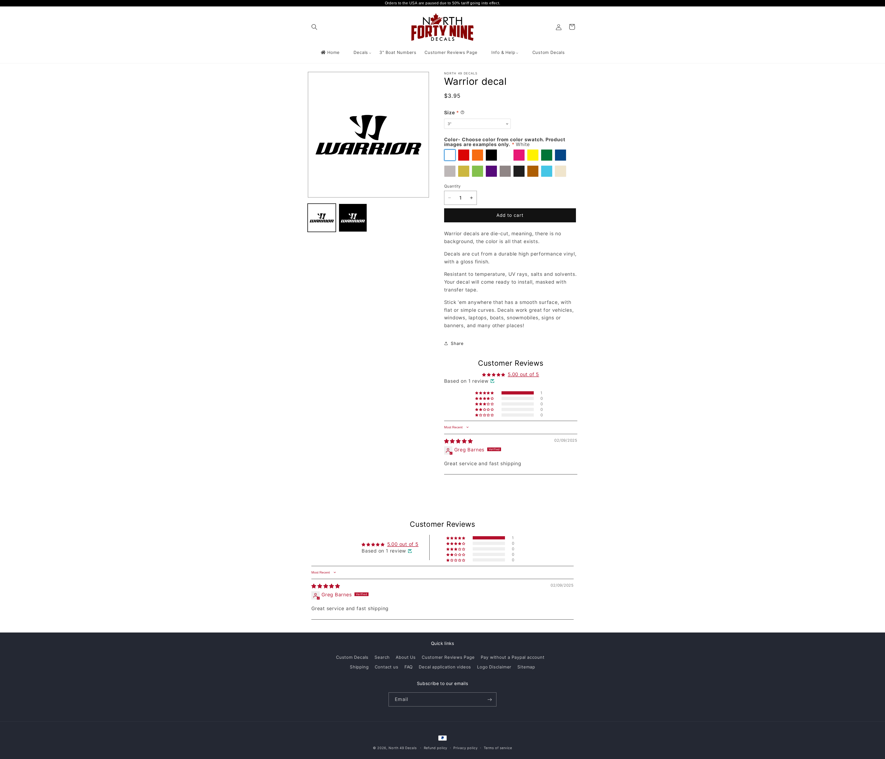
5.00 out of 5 (523, 374)
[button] (314, 26)
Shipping (359, 666)
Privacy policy (465, 748)
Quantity (452, 186)
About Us (406, 657)
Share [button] (457, 343)
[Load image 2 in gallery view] (353, 218)
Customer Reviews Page (448, 657)
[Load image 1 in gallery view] (322, 218)
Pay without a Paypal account (513, 657)
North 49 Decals (403, 748)
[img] (458, 441)
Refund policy (436, 748)
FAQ (408, 666)
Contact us (386, 666)
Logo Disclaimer (494, 666)
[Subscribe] (489, 700)
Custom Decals (352, 657)
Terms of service (498, 748)
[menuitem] (330, 52)
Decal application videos (445, 666)
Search (382, 657)
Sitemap (526, 666)
